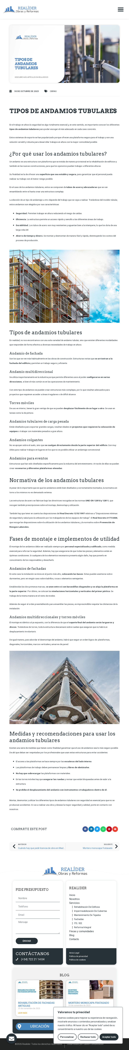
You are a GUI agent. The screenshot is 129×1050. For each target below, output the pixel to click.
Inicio (72, 895)
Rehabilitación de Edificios (87, 907)
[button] (120, 9)
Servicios (74, 902)
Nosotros (74, 899)
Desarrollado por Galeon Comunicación (85, 1044)
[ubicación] (19, 1026)
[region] (88, 1025)
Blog (71, 935)
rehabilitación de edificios (103, 161)
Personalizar (67, 1037)
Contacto (74, 939)
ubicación (39, 1026)
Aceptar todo (109, 1037)
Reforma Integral (82, 927)
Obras (53, 91)
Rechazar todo (88, 1037)
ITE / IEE (78, 923)
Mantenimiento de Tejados (87, 915)
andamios (30, 546)
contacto (103, 805)
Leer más (22, 1013)
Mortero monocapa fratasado (88, 1002)
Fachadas (79, 919)
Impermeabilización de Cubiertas (90, 911)
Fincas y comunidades (81, 931)
